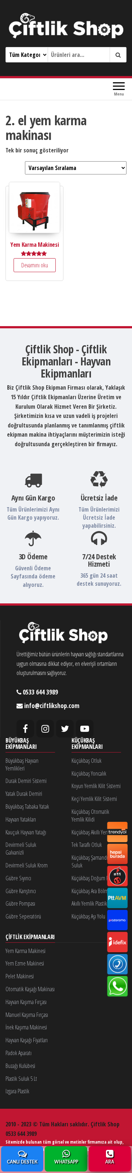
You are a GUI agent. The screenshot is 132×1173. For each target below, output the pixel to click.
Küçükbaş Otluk (87, 761)
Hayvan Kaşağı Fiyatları (27, 1040)
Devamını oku (34, 265)
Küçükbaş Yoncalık (89, 773)
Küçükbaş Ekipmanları (87, 743)
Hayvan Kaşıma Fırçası (26, 1002)
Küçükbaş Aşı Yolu (88, 916)
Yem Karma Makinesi (25, 951)
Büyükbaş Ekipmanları (21, 743)
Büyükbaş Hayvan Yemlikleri (22, 764)
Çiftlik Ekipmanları (30, 937)
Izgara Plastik (17, 1091)
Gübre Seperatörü (23, 916)
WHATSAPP (66, 1162)
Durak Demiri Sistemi (26, 781)
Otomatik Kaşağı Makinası (30, 989)
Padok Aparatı (19, 1053)
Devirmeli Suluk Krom (27, 865)
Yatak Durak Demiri (24, 794)
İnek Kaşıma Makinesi (26, 1027)
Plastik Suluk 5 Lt (21, 1079)
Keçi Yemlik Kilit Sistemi (94, 799)
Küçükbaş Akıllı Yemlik (93, 832)
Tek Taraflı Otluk (87, 845)
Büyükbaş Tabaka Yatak (27, 806)
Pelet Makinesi (20, 976)
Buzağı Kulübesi (20, 1066)
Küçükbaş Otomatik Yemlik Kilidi (90, 815)
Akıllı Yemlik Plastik (89, 903)
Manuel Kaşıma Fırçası (27, 1015)
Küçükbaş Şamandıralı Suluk (93, 861)
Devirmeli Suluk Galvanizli (21, 848)
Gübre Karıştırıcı (21, 891)
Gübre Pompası (20, 903)
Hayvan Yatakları (21, 819)
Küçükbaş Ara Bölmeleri (94, 891)
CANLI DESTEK (22, 1162)
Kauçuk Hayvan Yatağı (26, 832)
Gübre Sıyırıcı (18, 878)
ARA (109, 1162)
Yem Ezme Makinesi (25, 963)
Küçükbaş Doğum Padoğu (96, 878)
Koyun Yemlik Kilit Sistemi (96, 786)
